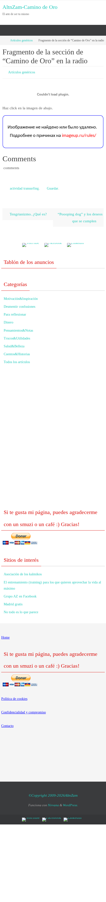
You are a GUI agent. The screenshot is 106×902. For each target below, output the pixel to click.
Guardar (52, 187)
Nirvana (53, 803)
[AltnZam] (53, 242)
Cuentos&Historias (17, 352)
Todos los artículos (17, 360)
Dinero (8, 320)
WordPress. (70, 803)
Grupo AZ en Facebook (20, 594)
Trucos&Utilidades (17, 336)
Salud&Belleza (14, 344)
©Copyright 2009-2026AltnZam (53, 793)
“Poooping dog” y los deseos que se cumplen (80, 215)
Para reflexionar (15, 312)
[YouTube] (30, 242)
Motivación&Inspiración (21, 296)
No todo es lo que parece (21, 610)
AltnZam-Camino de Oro (29, 7)
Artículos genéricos (21, 40)
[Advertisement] (53, 437)
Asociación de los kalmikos (23, 572)
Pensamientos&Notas (18, 328)
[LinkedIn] (75, 242)
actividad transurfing (24, 187)
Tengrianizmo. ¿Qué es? (28, 212)
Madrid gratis (13, 602)
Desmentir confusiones (19, 304)
